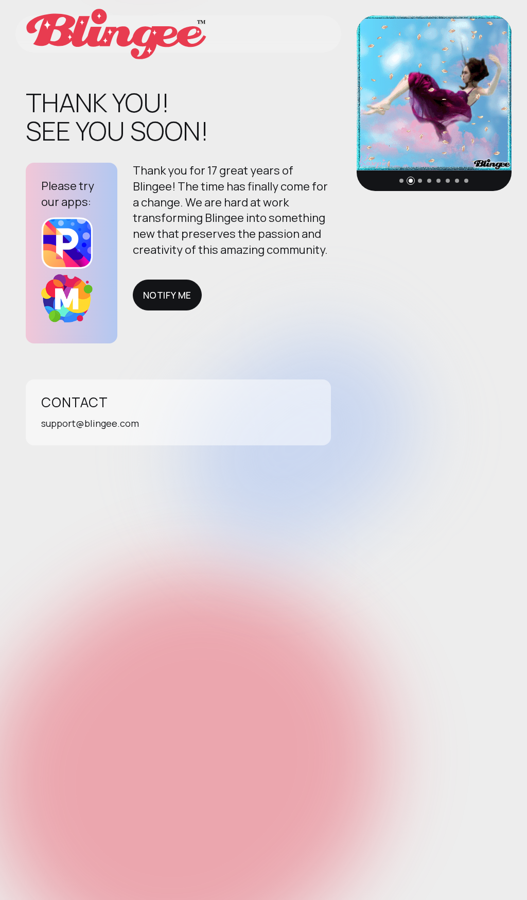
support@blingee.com (90, 423)
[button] (401, 181)
